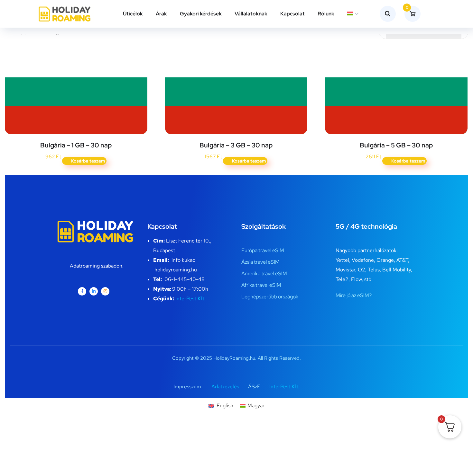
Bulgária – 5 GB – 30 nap (396, 145)
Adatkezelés (225, 386)
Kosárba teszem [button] (88, 161)
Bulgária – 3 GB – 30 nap (236, 145)
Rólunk (326, 13)
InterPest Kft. (190, 298)
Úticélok (133, 13)
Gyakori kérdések (201, 13)
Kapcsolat (292, 13)
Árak (161, 13)
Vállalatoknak (251, 13)
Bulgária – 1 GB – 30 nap (76, 145)
